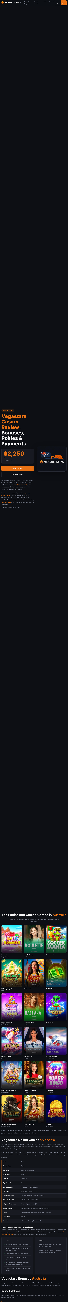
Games (45, 2)
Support (51, 2)
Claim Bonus (17, 468)
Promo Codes (36, 3)
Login (57, 3)
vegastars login (6, 502)
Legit (20, 2)
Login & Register (26, 3)
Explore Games (17, 474)
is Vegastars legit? (21, 485)
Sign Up (63, 2)
